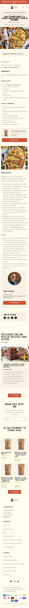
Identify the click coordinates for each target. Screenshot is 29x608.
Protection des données (9, 567)
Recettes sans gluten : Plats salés (14, 12)
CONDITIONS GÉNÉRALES (10, 560)
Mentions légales (8, 556)
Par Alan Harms (15, 22)
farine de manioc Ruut (14, 84)
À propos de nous (8, 529)
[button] (14, 133)
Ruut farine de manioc (18, 131)
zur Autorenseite (14, 302)
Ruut (8, 603)
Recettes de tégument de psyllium (12, 543)
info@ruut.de (7, 516)
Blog (4, 532)
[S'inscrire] (24, 419)
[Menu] (2, 7)
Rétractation (6, 574)
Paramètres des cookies (9, 571)
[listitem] (5, 318)
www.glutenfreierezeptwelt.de (10, 67)
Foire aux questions (8, 536)
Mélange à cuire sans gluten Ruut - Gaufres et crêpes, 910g (7, 479)
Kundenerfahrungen (8, 547)
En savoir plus (14, 140)
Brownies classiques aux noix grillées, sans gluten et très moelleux (14, 365)
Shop (4, 525)
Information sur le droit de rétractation (13, 564)
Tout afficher (4, 342)
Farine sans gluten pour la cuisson (12, 540)
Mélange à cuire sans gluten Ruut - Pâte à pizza (21, 479)
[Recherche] (23, 7)
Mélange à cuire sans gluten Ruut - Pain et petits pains (21, 454)
